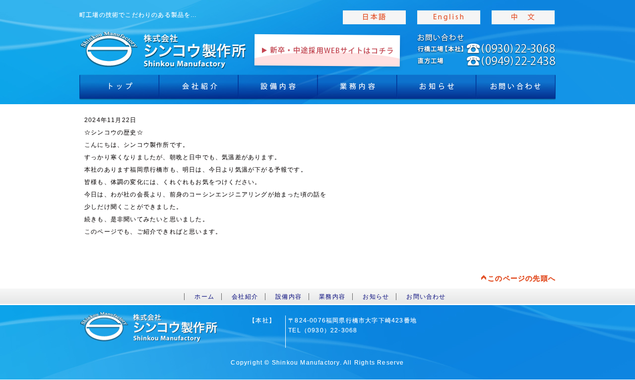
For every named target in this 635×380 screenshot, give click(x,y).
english (449, 17)
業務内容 (357, 89)
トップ (119, 89)
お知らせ (436, 89)
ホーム (204, 296)
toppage (163, 49)
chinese (523, 17)
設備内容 (278, 89)
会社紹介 (198, 89)
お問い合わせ (425, 296)
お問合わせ (516, 89)
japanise (374, 17)
